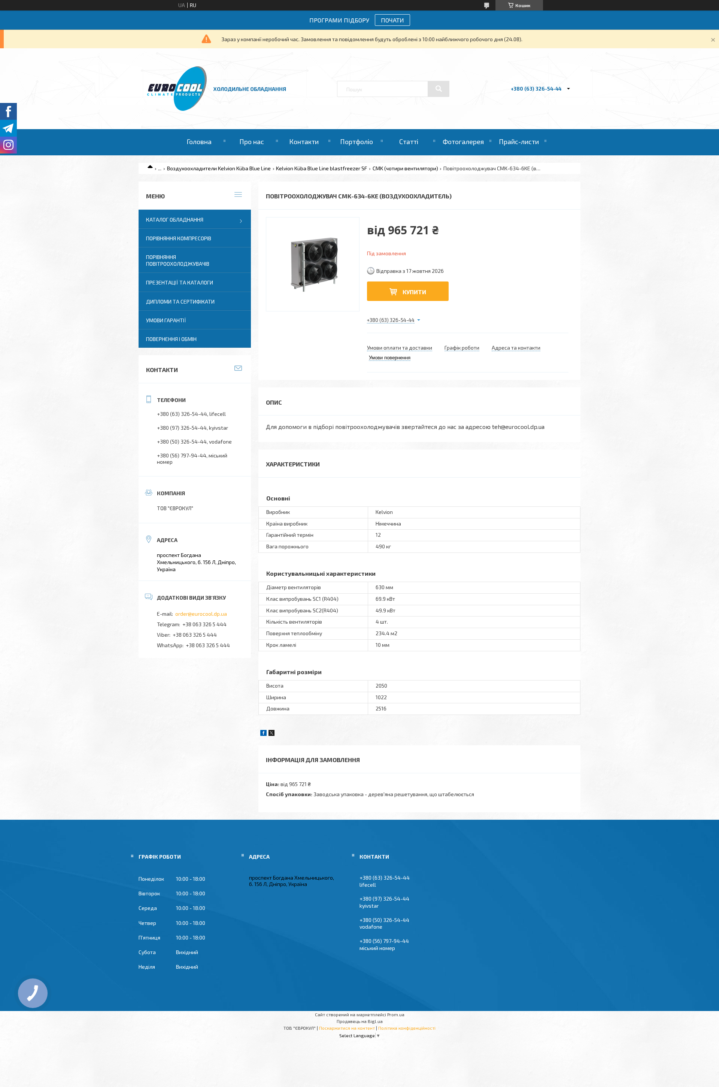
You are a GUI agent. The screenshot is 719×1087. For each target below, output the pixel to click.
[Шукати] (438, 89)
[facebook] (263, 734)
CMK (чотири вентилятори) (405, 168)
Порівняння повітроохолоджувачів (177, 260)
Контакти (304, 141)
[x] (271, 734)
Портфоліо (356, 141)
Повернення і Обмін (171, 339)
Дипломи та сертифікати (180, 301)
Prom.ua (395, 1014)
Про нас (251, 141)
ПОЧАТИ (392, 20)
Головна (199, 141)
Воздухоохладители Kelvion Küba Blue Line (219, 168)
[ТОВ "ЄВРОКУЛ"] (177, 109)
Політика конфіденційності (407, 1027)
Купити (414, 291)
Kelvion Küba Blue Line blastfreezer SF (321, 168)
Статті (408, 141)
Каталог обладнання (174, 219)
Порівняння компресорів (178, 238)
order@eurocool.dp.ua (201, 614)
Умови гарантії (166, 320)
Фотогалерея (463, 141)
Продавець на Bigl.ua (360, 1021)
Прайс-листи (519, 141)
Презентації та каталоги (179, 282)
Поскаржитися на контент (347, 1027)
